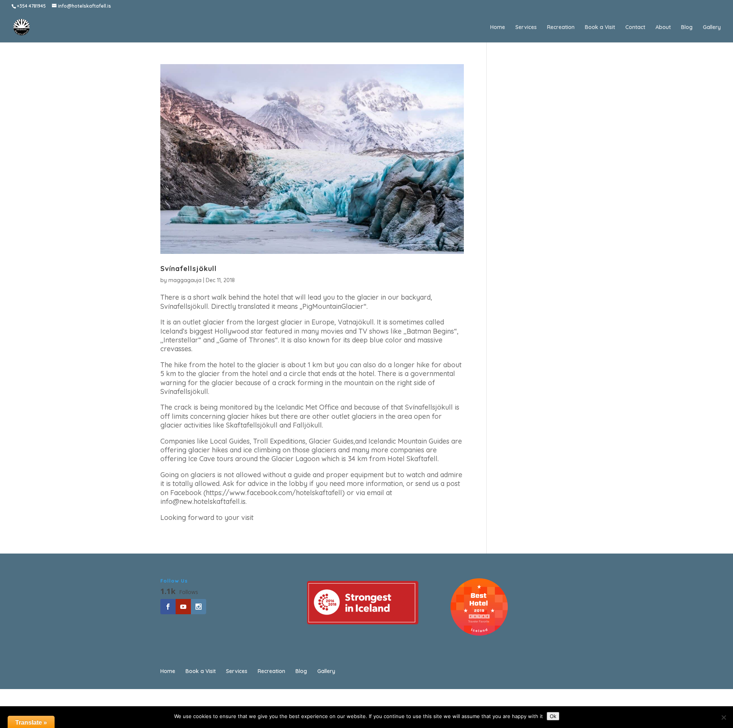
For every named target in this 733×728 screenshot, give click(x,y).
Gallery (712, 27)
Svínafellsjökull (188, 268)
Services (526, 27)
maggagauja (185, 280)
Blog (687, 27)
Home (497, 27)
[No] (723, 717)
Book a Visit (600, 27)
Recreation (561, 27)
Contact (635, 27)
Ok (553, 716)
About (663, 27)
